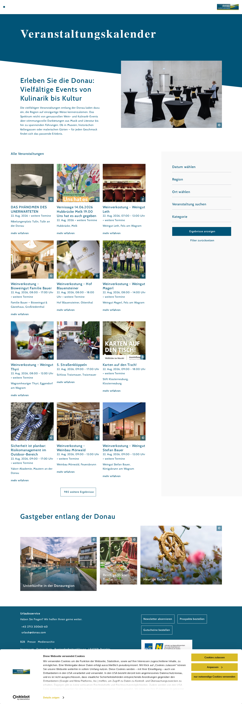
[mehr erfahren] (32, 200)
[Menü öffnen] (4, 7)
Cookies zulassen (214, 657)
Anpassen (212, 667)
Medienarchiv (46, 641)
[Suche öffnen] (25, 7)
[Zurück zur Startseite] (228, 7)
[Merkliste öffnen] (20, 7)
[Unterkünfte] (12, 7)
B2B (22, 641)
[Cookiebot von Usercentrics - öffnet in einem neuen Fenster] (21, 697)
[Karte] (16, 7)
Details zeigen (51, 697)
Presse (31, 641)
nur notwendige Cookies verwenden (214, 676)
